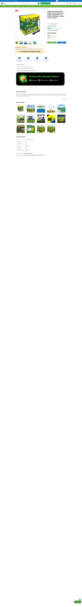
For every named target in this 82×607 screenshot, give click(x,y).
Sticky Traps (27, 8)
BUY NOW (61, 42)
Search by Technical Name (46, 3)
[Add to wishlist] (43, 11)
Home (17, 8)
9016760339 (25, 70)
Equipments (21, 8)
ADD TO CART (51, 42)
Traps (24, 8)
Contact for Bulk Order (30, 51)
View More (64, 99)
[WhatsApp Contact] (80, 600)
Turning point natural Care (53, 23)
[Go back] (15, 9)
